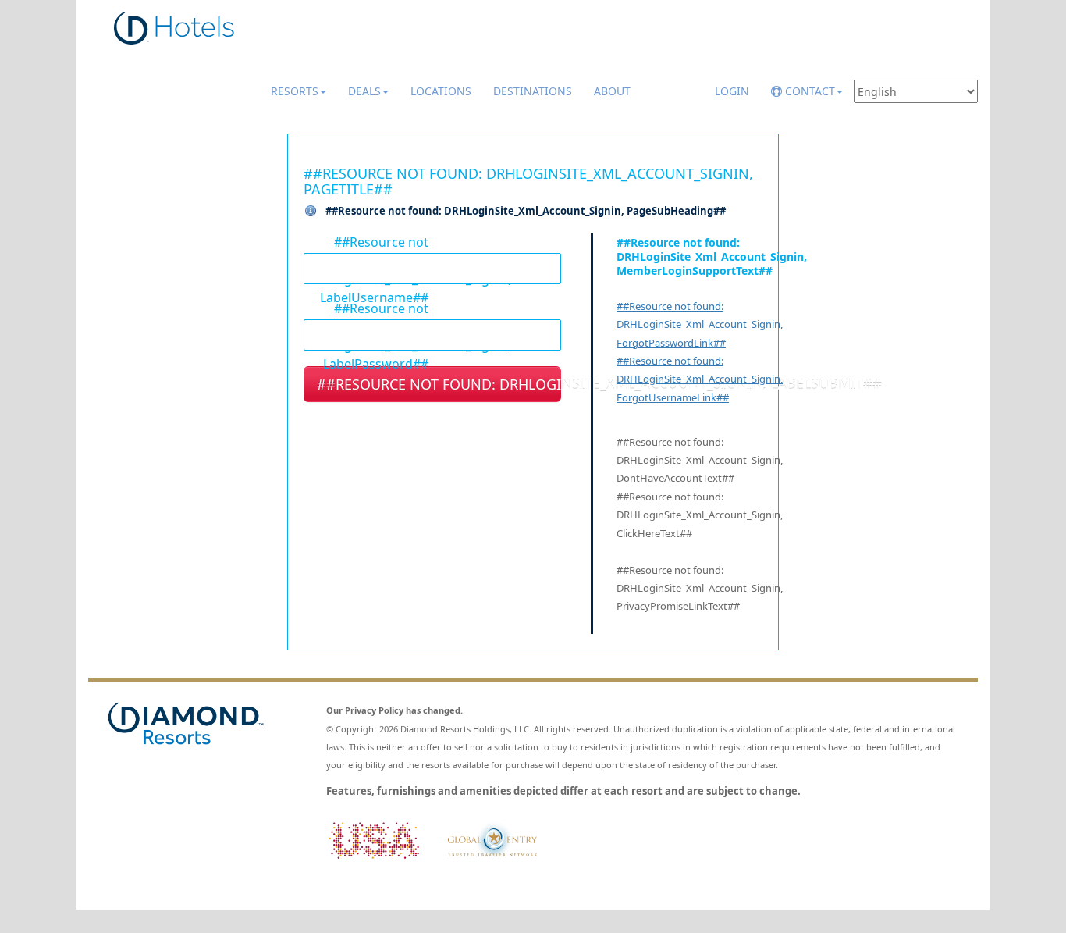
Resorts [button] (294, 91)
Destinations (532, 91)
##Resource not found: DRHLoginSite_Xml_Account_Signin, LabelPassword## (366, 307)
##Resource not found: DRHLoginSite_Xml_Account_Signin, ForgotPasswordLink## (700, 324)
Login (732, 91)
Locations (440, 91)
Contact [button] (808, 91)
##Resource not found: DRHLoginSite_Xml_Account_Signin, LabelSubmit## (439, 384)
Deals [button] (364, 91)
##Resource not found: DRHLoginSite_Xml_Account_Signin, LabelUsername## (366, 241)
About (612, 91)
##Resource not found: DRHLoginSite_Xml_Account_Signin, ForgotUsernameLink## (700, 379)
